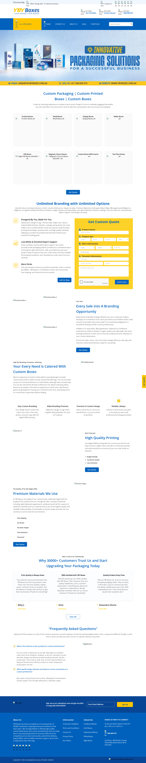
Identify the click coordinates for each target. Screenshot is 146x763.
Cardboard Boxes (90, 724)
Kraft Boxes (88, 728)
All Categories (25, 24)
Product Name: (88, 229)
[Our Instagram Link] (119, 4)
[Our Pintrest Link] (125, 4)
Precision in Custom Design (88, 406)
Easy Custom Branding (27, 406)
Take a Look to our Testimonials (73, 557)
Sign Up (125, 704)
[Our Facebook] (116, 4)
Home (48, 24)
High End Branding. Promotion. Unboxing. (27, 362)
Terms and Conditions (71, 728)
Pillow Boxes (88, 736)
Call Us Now (64, 280)
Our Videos (67, 740)
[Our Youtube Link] (128, 4)
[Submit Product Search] (131, 24)
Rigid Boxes (88, 740)
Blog (84, 24)
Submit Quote (122, 282)
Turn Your (79, 301)
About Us (73, 24)
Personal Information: (92, 256)
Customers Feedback (70, 724)
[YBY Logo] (26, 11)
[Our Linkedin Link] (131, 4)
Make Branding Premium (57, 406)
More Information (90, 243)
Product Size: (88, 236)
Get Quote (73, 192)
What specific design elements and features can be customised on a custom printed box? (42, 670)
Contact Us (108, 4)
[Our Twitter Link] (122, 4)
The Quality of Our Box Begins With (25, 489)
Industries (88, 720)
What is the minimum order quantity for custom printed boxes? (41, 646)
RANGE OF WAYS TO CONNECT (116, 720)
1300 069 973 (112, 733)
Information (68, 720)
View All (73, 617)
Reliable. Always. (119, 406)
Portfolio (95, 24)
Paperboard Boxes (91, 732)
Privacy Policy (68, 736)
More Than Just (90, 433)
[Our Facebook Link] (14, 748)
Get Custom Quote (103, 221)
